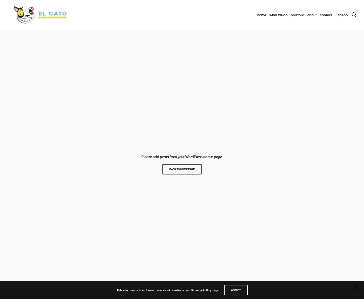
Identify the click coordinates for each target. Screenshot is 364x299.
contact (326, 14)
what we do (278, 14)
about (312, 14)
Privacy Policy (201, 290)
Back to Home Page (182, 169)
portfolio (297, 14)
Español (342, 14)
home (261, 14)
